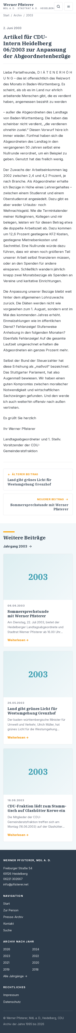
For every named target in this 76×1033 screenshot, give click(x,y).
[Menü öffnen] (68, 6)
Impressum (11, 995)
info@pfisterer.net (15, 884)
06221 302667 (13, 879)
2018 (35, 969)
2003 (29, 15)
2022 (35, 956)
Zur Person (10, 910)
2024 (35, 949)
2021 (6, 962)
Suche (7, 930)
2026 (6, 949)
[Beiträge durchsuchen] (58, 6)
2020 (35, 962)
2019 (6, 969)
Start (6, 15)
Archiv (18, 15)
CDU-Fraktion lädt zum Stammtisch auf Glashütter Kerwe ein (36, 808)
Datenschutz (12, 1002)
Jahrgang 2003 (15, 546)
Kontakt (8, 923)
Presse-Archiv (13, 917)
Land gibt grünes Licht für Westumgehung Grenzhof (32, 710)
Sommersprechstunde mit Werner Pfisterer (28, 613)
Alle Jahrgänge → (15, 976)
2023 (6, 956)
